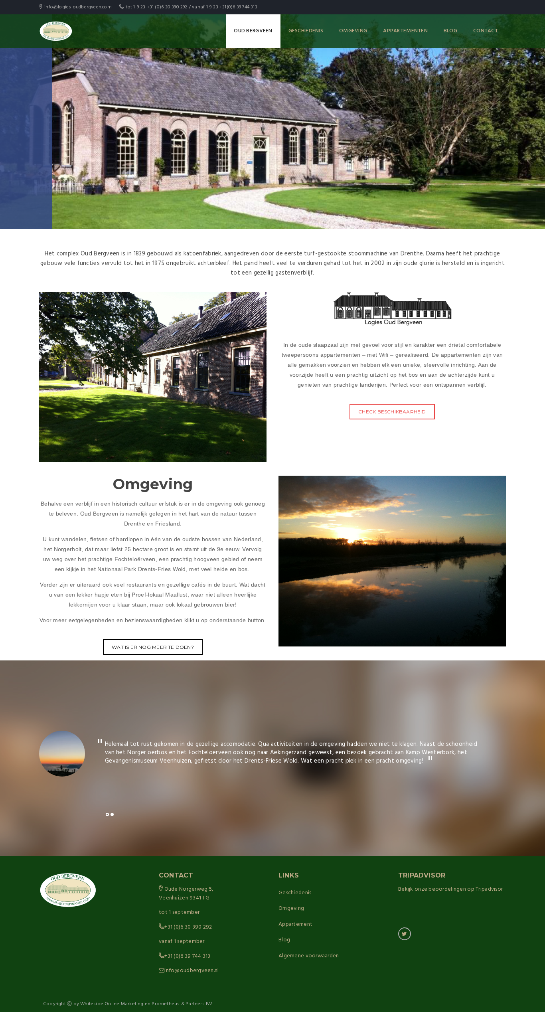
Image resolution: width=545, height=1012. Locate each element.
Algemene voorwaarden (308, 956)
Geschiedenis (305, 31)
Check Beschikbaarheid (392, 412)
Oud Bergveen (253, 31)
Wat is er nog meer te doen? (153, 647)
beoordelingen (447, 889)
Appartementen (405, 31)
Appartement (295, 924)
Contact (485, 31)
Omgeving (353, 31)
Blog (450, 31)
